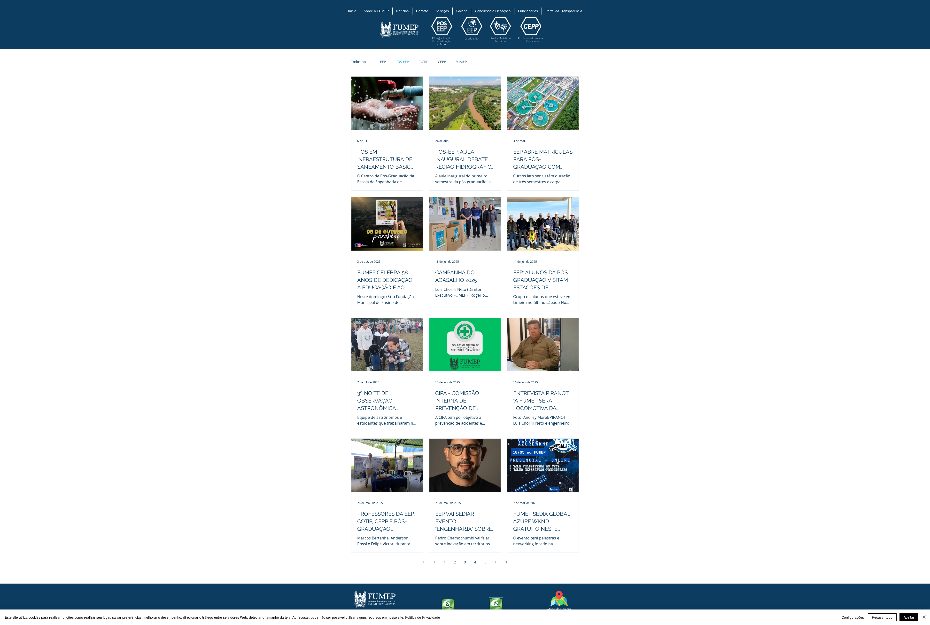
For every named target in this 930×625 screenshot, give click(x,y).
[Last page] (505, 562)
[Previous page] (434, 562)
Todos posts (360, 61)
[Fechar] (924, 617)
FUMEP (461, 61)
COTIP (423, 61)
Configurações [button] (853, 617)
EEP (383, 61)
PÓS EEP (402, 61)
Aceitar (909, 617)
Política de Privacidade (422, 617)
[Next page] (495, 562)
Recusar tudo (882, 617)
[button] (376, 11)
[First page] (424, 562)
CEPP (442, 61)
